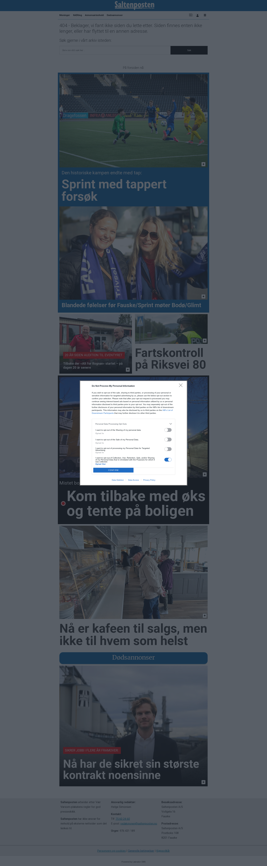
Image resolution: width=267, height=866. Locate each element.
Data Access (133, 480)
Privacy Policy (149, 480)
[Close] (181, 386)
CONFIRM (113, 470)
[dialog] (133, 433)
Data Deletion (118, 480)
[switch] (168, 430)
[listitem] (133, 423)
